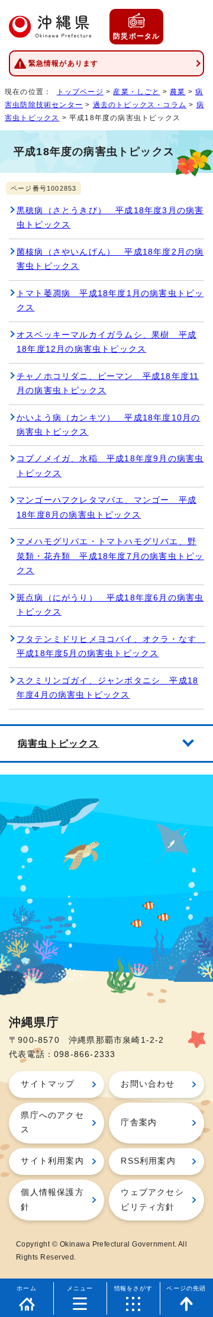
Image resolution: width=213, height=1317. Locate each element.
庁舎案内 (139, 1122)
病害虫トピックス (58, 743)
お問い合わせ (148, 1084)
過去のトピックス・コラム (139, 105)
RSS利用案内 (148, 1161)
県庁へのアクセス (52, 1122)
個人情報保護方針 (52, 1199)
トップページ (80, 92)
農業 (177, 92)
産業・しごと (136, 92)
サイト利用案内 (52, 1161)
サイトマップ (48, 1084)
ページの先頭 (186, 1288)
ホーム (27, 1288)
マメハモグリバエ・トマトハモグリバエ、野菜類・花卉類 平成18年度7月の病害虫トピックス (110, 556)
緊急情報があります (63, 63)
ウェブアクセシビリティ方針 (152, 1199)
